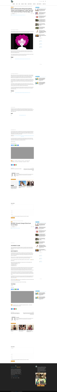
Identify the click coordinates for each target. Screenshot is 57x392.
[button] (45, 1)
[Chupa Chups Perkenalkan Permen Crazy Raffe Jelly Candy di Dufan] (37, 36)
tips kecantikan (24, 161)
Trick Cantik (27, 161)
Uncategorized (13, 6)
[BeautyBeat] (11, 13)
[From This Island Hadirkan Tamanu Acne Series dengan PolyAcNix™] (37, 24)
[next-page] (12, 189)
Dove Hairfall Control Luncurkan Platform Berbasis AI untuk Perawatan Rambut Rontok (42, 10)
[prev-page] (11, 189)
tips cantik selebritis (20, 161)
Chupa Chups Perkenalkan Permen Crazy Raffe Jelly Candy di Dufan (42, 35)
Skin (15, 161)
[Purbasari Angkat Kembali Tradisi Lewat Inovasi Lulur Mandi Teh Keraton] (37, 28)
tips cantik (17, 161)
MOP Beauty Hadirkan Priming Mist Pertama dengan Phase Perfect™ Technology (42, 13)
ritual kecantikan (12, 161)
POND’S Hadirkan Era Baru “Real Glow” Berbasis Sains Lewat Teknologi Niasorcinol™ (42, 17)
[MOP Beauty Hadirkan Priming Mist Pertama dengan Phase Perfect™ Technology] (37, 13)
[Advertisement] (22, 196)
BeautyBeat (13, 13)
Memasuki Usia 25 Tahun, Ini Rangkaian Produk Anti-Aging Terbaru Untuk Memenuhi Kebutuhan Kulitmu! (29, 170)
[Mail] (41, 1)
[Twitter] (13, 165)
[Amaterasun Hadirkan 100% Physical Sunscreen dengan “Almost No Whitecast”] (22, 183)
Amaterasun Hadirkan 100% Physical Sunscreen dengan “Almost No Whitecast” (22, 187)
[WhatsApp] (16, 165)
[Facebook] (39, 1)
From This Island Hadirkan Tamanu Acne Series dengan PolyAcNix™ (42, 24)
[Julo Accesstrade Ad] (22, 153)
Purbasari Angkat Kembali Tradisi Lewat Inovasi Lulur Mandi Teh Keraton (42, 28)
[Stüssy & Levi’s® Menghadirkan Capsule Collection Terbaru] (30, 183)
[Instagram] (40, 1)
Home (11, 6)
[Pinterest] (42, 1)
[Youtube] (43, 1)
